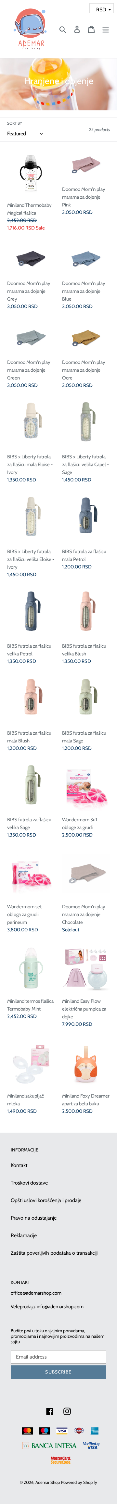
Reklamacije (24, 1235)
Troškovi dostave (29, 1183)
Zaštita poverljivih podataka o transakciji (54, 1253)
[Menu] (105, 29)
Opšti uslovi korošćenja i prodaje (46, 1200)
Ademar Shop (47, 1482)
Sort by (14, 123)
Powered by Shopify (79, 1482)
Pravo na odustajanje (34, 1218)
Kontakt (19, 1165)
